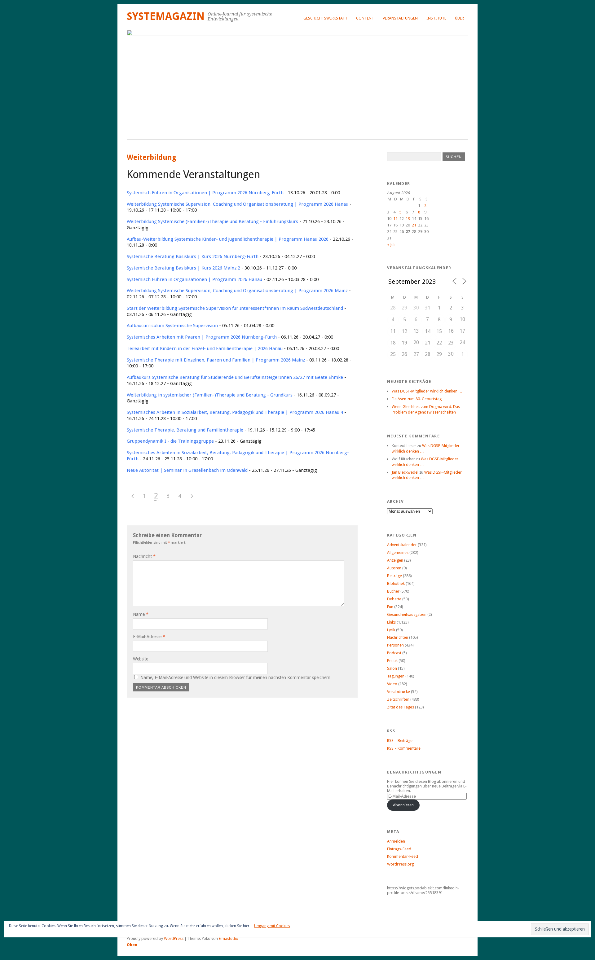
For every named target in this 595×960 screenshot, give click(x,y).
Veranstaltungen (400, 18)
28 (427, 354)
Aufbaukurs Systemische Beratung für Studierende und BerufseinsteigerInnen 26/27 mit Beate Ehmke (235, 377)
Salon (392, 668)
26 (404, 354)
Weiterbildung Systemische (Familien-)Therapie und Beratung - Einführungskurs (212, 221)
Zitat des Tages (400, 707)
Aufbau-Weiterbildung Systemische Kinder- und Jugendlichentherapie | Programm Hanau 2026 (227, 239)
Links (391, 622)
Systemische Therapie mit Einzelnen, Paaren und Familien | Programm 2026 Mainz (216, 360)
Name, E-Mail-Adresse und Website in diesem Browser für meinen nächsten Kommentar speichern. (236, 677)
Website (140, 658)
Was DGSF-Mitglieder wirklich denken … (427, 391)
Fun (390, 606)
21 (414, 225)
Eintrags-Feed (399, 849)
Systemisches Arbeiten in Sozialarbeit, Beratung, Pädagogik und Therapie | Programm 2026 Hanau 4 (235, 412)
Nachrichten (397, 637)
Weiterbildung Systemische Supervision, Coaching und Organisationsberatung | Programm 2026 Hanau (237, 204)
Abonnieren (403, 805)
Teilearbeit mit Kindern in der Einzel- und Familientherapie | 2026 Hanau (205, 348)
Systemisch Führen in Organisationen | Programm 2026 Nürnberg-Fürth (205, 192)
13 (408, 218)
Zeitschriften (398, 699)
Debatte (394, 599)
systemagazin (166, 16)
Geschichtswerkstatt (325, 18)
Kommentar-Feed (402, 856)
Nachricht (144, 556)
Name (140, 614)
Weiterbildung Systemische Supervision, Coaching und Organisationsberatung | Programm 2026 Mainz (237, 290)
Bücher (393, 591)
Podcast (394, 653)
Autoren (394, 568)
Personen (395, 645)
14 (427, 331)
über (459, 18)
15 (439, 331)
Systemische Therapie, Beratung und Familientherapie (185, 430)
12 (404, 331)
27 (416, 354)
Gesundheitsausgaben (406, 614)
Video (392, 684)
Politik (392, 660)
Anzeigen (395, 560)
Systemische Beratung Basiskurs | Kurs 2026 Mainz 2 (183, 268)
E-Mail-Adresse (149, 636)
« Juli (391, 244)
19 (404, 343)
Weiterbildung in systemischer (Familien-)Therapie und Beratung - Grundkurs (210, 395)
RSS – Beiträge (399, 740)
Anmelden (396, 841)
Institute (436, 18)
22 (439, 343)
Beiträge (394, 575)
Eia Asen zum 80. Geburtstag (417, 399)
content (365, 18)
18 (393, 343)
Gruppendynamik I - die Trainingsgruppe (170, 441)
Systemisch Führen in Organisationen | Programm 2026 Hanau (194, 279)
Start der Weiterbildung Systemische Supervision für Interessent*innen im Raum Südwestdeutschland (235, 308)
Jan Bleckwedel (405, 472)
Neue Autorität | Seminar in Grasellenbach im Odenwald (187, 470)
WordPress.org (400, 864)
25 (393, 354)
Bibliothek (396, 583)
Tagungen (395, 676)
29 (439, 354)
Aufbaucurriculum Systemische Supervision (172, 325)
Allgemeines (397, 552)
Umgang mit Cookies (272, 926)
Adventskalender (402, 544)
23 (451, 343)
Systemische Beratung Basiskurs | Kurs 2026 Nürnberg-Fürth (192, 256)
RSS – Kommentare (404, 748)
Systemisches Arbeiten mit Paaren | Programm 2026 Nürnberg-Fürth (202, 337)
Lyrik (391, 630)
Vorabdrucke (398, 691)
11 (395, 218)
